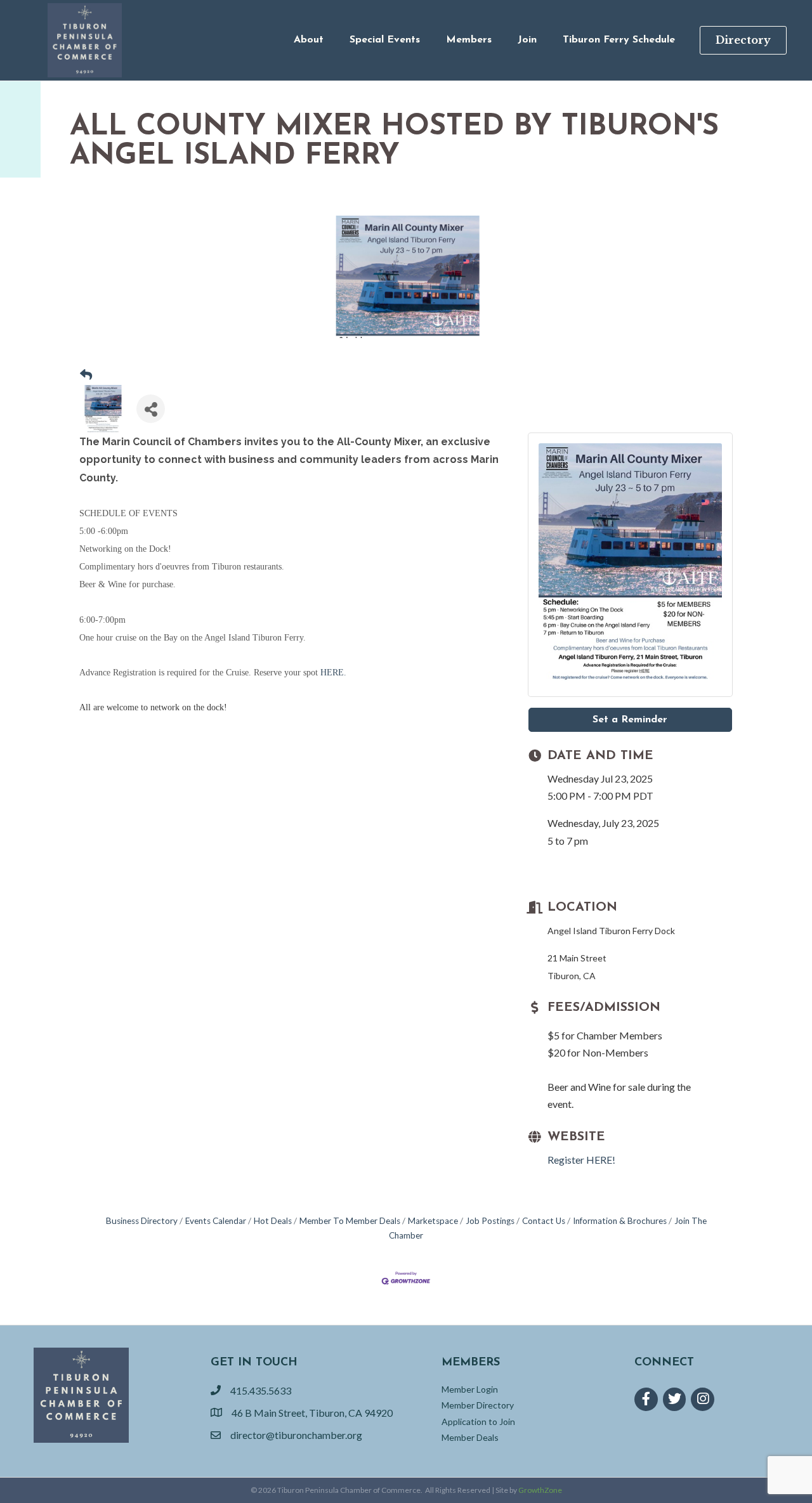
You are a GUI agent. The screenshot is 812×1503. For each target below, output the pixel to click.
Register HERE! (581, 1160)
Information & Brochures (620, 1221)
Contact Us (543, 1221)
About (309, 40)
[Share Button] (150, 408)
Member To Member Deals (349, 1221)
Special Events (385, 40)
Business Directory (142, 1221)
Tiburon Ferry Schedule (619, 40)
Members (469, 40)
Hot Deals (273, 1221)
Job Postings (490, 1221)
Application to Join (478, 1421)
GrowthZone (540, 1490)
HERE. (333, 672)
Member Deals (470, 1437)
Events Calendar (215, 1221)
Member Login (470, 1389)
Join (527, 40)
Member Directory (478, 1405)
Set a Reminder (630, 720)
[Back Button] (86, 375)
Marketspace (433, 1221)
